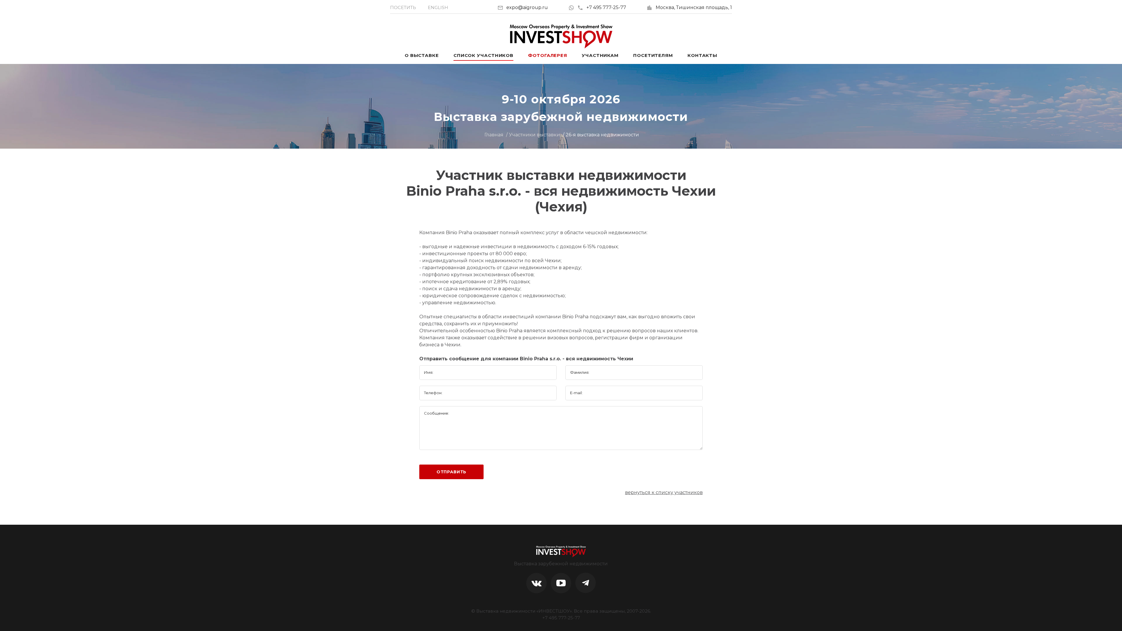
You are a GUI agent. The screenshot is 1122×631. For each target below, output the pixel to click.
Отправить (452, 471)
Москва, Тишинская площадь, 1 (694, 7)
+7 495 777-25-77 (606, 7)
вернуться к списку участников (664, 492)
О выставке (422, 55)
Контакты (702, 55)
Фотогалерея (547, 55)
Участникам (600, 55)
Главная (493, 135)
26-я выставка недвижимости (602, 135)
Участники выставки (534, 135)
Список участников (483, 55)
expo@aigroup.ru (527, 7)
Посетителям (653, 55)
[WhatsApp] (572, 7)
